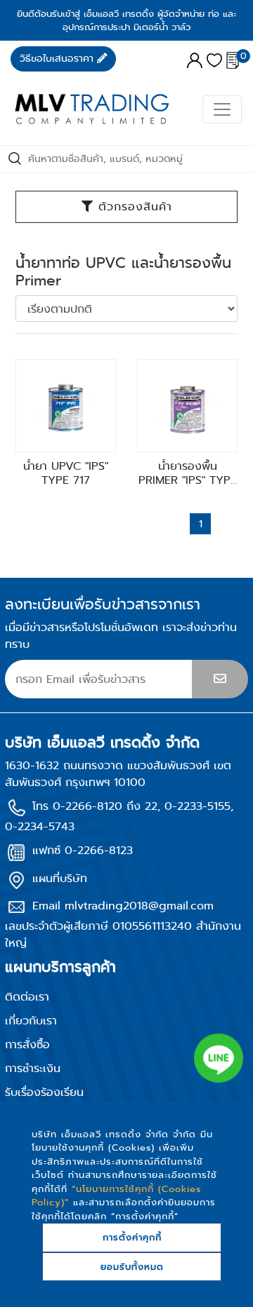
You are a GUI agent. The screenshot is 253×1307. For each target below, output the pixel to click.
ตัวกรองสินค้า (132, 206)
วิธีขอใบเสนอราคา (58, 58)
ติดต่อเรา (27, 997)
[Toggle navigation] (222, 109)
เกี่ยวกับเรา (31, 1021)
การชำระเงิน (32, 1068)
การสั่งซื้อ (27, 1044)
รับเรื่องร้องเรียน (44, 1092)
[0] (232, 58)
